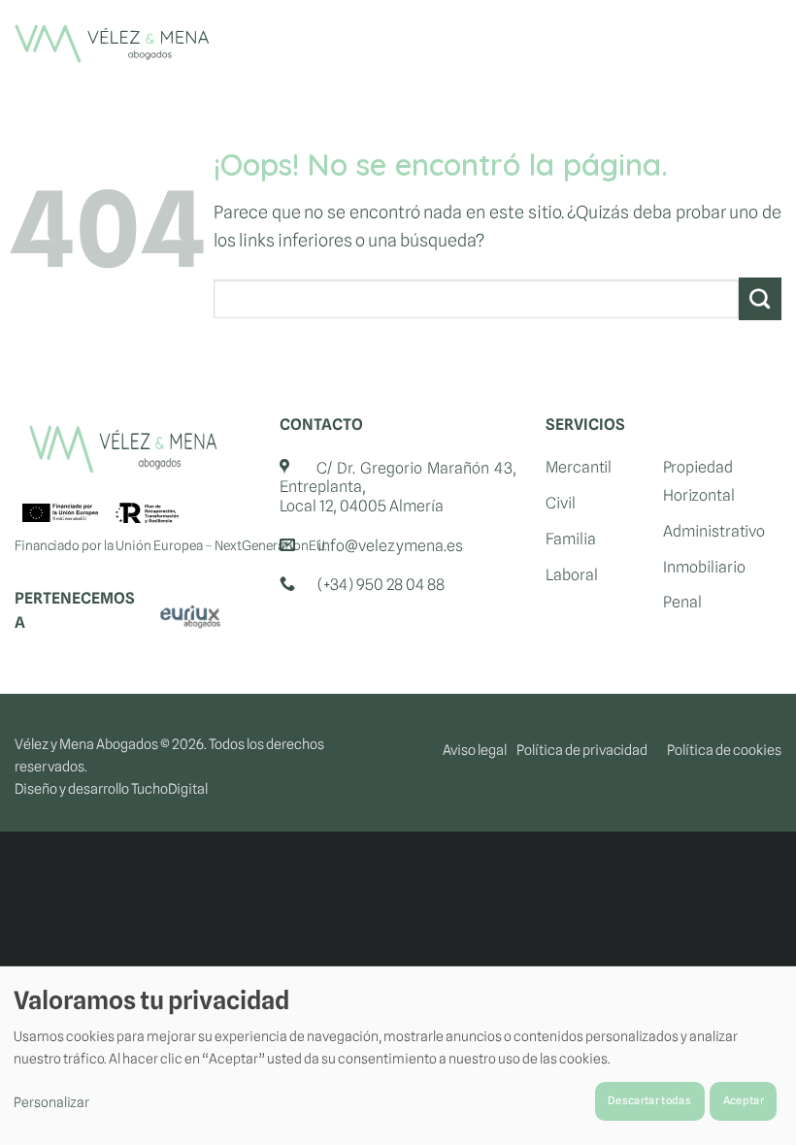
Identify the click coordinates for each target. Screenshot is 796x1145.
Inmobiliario (704, 567)
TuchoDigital (169, 788)
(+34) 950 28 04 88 (381, 584)
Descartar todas (649, 1100)
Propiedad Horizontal (699, 481)
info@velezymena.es (390, 546)
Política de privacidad (581, 749)
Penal (682, 602)
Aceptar (743, 1100)
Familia (571, 539)
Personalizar (51, 1102)
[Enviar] (760, 299)
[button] (762, 43)
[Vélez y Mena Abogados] (123, 449)
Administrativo (714, 531)
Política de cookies (724, 749)
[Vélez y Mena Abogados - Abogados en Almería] (112, 43)
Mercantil (579, 467)
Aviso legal (475, 749)
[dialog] (398, 1055)
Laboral (572, 575)
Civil (561, 503)
